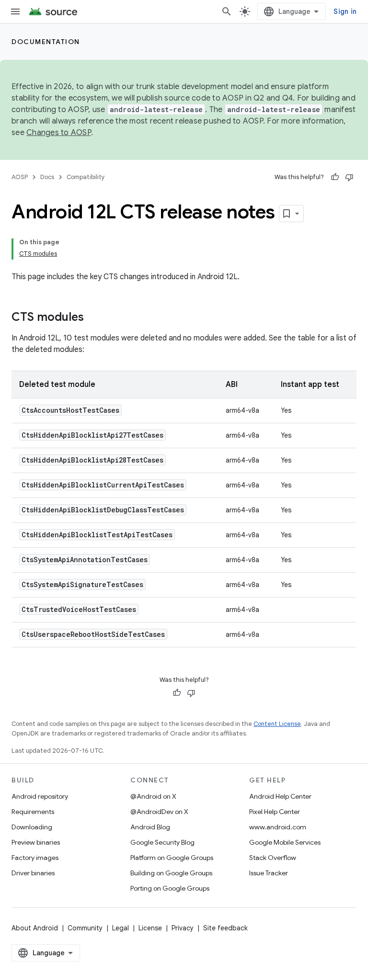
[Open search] (226, 11)
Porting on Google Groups (169, 888)
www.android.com (277, 827)
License (150, 928)
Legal (120, 928)
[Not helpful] (349, 177)
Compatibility (86, 177)
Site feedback (225, 928)
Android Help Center (280, 796)
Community (85, 928)
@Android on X (153, 796)
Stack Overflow (272, 857)
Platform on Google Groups (171, 857)
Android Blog (150, 827)
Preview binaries (36, 842)
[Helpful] (335, 177)
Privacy (183, 928)
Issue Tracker (268, 873)
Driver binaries (33, 873)
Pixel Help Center (274, 811)
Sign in (345, 11)
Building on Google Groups (171, 873)
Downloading (32, 827)
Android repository (40, 796)
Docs (47, 177)
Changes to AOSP (58, 132)
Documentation (46, 41)
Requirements (33, 811)
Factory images (35, 857)
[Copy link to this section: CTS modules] (93, 318)
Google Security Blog (162, 842)
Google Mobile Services (285, 842)
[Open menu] (15, 11)
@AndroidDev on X (159, 811)
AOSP (20, 177)
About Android (35, 928)
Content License (277, 724)
